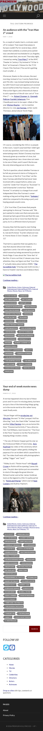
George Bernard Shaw (14, 559)
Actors (19, 287)
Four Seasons (28, 310)
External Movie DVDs (24, 289)
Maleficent (9, 567)
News (20, 291)
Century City (25, 303)
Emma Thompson (12, 556)
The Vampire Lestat (13, 361)
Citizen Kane (30, 545)
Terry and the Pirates (14, 603)
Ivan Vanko (22, 321)
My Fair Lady (10, 570)
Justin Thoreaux (25, 332)
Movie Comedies (23, 528)
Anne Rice (24, 296)
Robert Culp (24, 585)
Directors (13, 678)
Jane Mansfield (11, 328)
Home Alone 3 (10, 317)
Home (11, 665)
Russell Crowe (25, 592)
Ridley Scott (10, 585)
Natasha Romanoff (25, 335)
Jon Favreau (21, 108)
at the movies (10, 538)
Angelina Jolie (23, 534)
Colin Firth (9, 549)
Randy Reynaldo (11, 581)
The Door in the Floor (14, 606)
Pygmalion (32, 577)
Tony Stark (9, 364)
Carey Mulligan (25, 541)
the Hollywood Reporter (15, 610)
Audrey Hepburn (26, 538)
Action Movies (12, 287)
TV (28, 529)
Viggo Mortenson (12, 368)
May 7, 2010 (7, 37)
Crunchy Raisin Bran (13, 307)
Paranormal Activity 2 (14, 577)
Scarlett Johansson (18, 99)
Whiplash (9, 371)
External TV (32, 526)
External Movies (22, 526)
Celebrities (13, 674)
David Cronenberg (25, 549)
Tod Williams (23, 613)
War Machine (29, 368)
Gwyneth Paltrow (12, 314)
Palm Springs (10, 339)
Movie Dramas (34, 528)
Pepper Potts (24, 339)
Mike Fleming (15, 424)
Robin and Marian (13, 481)
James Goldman (11, 563)
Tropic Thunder (24, 364)
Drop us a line (8, 690)
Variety (8, 617)
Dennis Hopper (11, 552)
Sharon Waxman (27, 595)
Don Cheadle (31, 307)
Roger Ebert (10, 592)
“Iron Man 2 (22, 59)
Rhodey (8, 343)
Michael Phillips (24, 567)
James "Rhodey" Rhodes (14, 325)
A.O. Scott (9, 534)
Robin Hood (28, 588)
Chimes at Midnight (13, 545)
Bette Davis (27, 299)
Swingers (34, 196)
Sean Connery (10, 595)
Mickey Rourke (13, 105)
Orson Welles (10, 574)
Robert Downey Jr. (22, 343)
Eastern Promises (12, 310)
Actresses (25, 287)
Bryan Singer (10, 541)
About (5, 710)
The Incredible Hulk (13, 357)
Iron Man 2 (9, 321)
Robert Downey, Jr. (22, 96)
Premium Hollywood (21, 726)
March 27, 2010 (9, 393)
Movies (15, 291)
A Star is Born (10, 296)
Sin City (29, 350)
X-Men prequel (11, 621)
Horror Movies (12, 528)
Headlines (28, 314)
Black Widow (10, 303)
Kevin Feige (9, 335)
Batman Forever (12, 299)
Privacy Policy (9, 715)
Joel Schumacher (28, 328)
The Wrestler (29, 361)
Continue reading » (10, 280)
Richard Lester (28, 581)
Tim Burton (10, 613)
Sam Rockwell (11, 346)
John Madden (26, 563)
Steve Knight (10, 599)
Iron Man (23, 317)
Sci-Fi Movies (27, 291)
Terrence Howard (24, 353)
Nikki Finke (23, 570)
